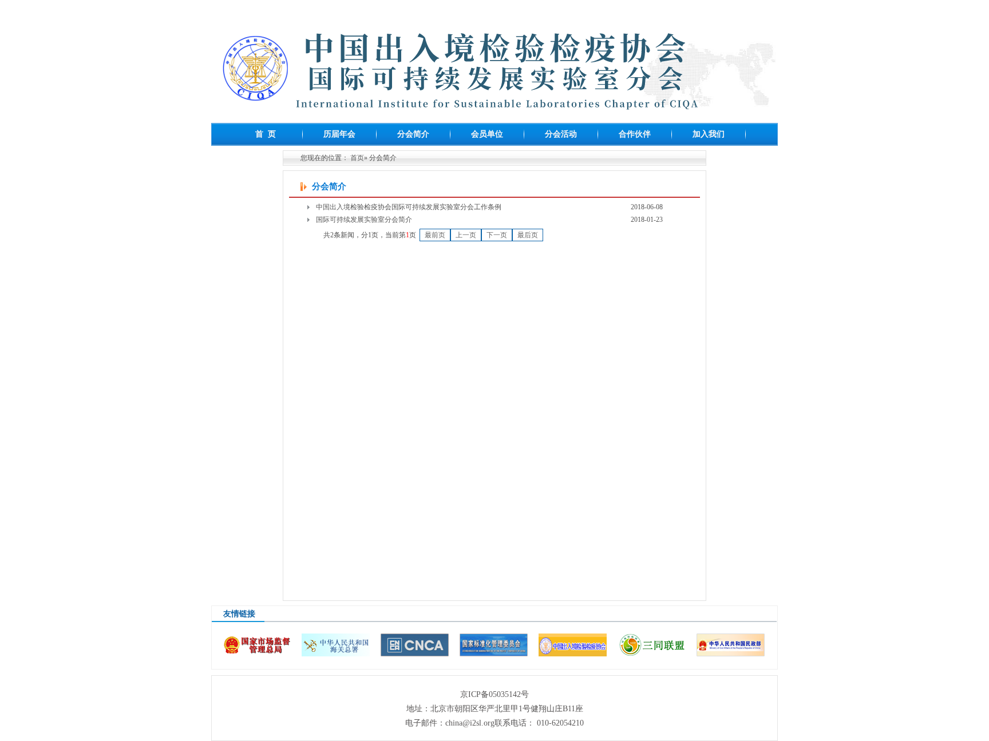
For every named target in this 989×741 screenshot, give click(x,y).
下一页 (496, 235)
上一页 (466, 235)
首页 (357, 158)
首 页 (265, 134)
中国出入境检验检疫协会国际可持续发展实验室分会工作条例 (408, 207)
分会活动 (561, 134)
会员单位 (487, 134)
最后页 (527, 235)
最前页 (435, 235)
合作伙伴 (635, 134)
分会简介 (413, 134)
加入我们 (709, 134)
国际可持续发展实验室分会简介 (364, 220)
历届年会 (339, 134)
